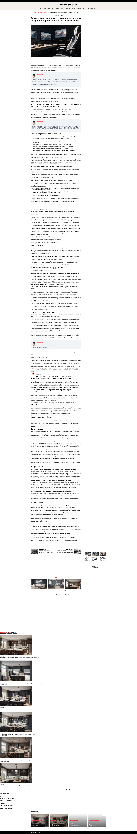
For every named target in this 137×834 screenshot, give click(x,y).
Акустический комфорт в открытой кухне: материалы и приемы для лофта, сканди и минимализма (21, 683)
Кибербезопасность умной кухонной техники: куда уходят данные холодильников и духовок (78, 823)
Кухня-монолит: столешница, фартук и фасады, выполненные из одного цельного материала (39, 823)
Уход (84, 8)
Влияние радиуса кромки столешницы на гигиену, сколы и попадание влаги (87, 561)
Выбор (73, 8)
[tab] (3, 633)
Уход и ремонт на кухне (5, 806)
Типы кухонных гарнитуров (58, 15)
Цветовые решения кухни (6, 808)
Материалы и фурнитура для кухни (8, 798)
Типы (57, 8)
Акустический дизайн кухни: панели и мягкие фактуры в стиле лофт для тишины (17, 760)
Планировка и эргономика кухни (7, 800)
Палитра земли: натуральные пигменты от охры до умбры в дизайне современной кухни (58, 823)
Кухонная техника (4, 796)
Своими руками (91, 8)
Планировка (43, 8)
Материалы (68, 8)
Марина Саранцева (50, 23)
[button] (105, 815)
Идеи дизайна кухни (4, 793)
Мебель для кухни (68, 5)
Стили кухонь (2, 656)
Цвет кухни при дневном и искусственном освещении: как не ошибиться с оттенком (103, 561)
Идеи (48, 8)
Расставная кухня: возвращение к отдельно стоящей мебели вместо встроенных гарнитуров (19, 657)
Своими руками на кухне (5, 801)
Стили (53, 8)
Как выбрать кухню (4, 795)
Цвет (62, 8)
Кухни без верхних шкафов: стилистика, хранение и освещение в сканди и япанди (17, 734)
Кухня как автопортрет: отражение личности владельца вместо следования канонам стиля (19, 708)
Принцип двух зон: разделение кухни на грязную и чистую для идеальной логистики (96, 823)
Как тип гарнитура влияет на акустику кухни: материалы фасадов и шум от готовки (71, 592)
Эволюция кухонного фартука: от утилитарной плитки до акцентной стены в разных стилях (19, 785)
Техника (79, 8)
